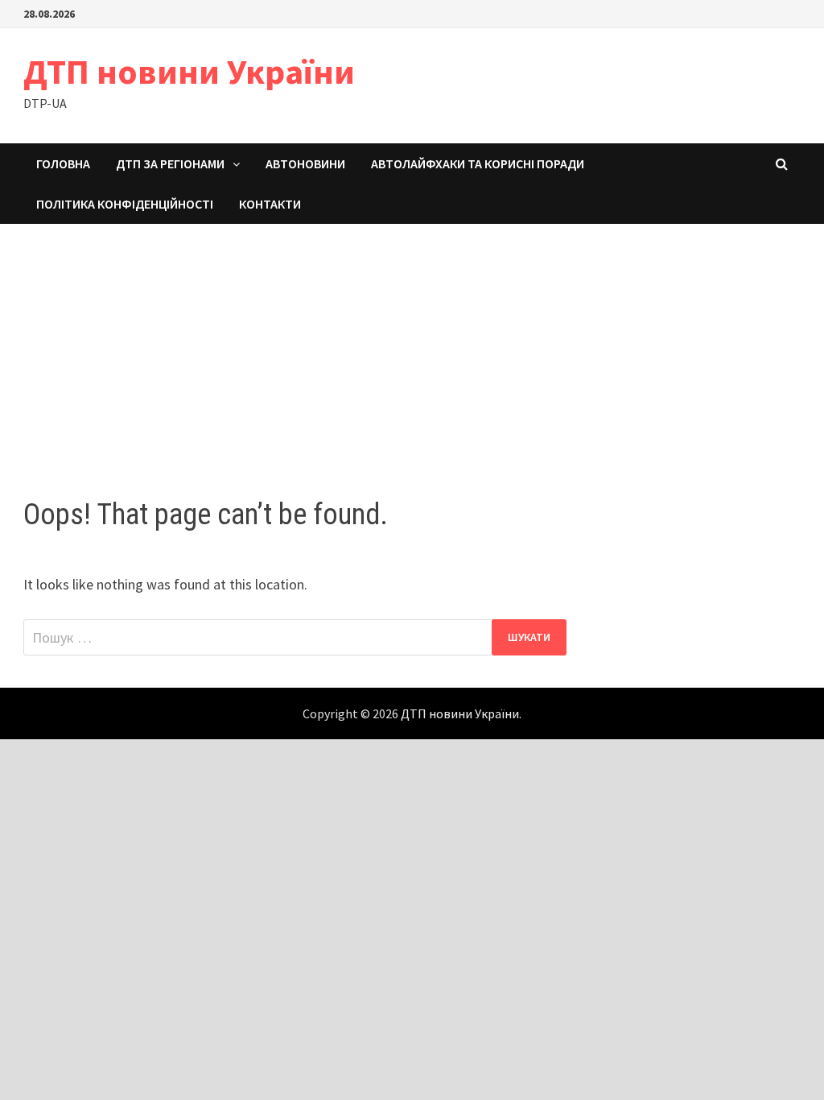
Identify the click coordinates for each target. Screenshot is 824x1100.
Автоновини (305, 163)
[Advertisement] (412, 344)
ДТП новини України (189, 71)
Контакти (270, 204)
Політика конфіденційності (124, 204)
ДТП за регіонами (170, 163)
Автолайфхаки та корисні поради (477, 163)
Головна (63, 163)
